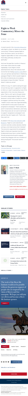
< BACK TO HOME (9, 196)
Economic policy (16, 148)
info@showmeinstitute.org (6, 391)
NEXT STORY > (20, 196)
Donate (5, 303)
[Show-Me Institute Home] (3, 2)
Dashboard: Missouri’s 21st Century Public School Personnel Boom (18, 247)
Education (3, 12)
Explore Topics (15, 346)
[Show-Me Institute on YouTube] (8, 362)
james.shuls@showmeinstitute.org (18, 189)
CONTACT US (16, 362)
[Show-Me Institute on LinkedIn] (6, 362)
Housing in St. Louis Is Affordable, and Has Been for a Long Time (18, 218)
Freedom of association (7, 150)
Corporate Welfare (5, 21)
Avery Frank (14, 251)
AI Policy (15, 349)
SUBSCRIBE (14, 374)
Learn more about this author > (18, 186)
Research (23, 346)
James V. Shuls (6, 41)
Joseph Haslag (17, 150)
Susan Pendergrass (16, 235)
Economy (3, 16)
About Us (9, 349)
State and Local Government (7, 18)
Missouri (23, 150)
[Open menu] (25, 2)
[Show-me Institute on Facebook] (1, 362)
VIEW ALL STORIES (6, 270)
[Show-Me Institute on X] (3, 362)
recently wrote (18, 72)
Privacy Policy (14, 382)
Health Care (3, 14)
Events (2, 349)
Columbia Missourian (20, 47)
